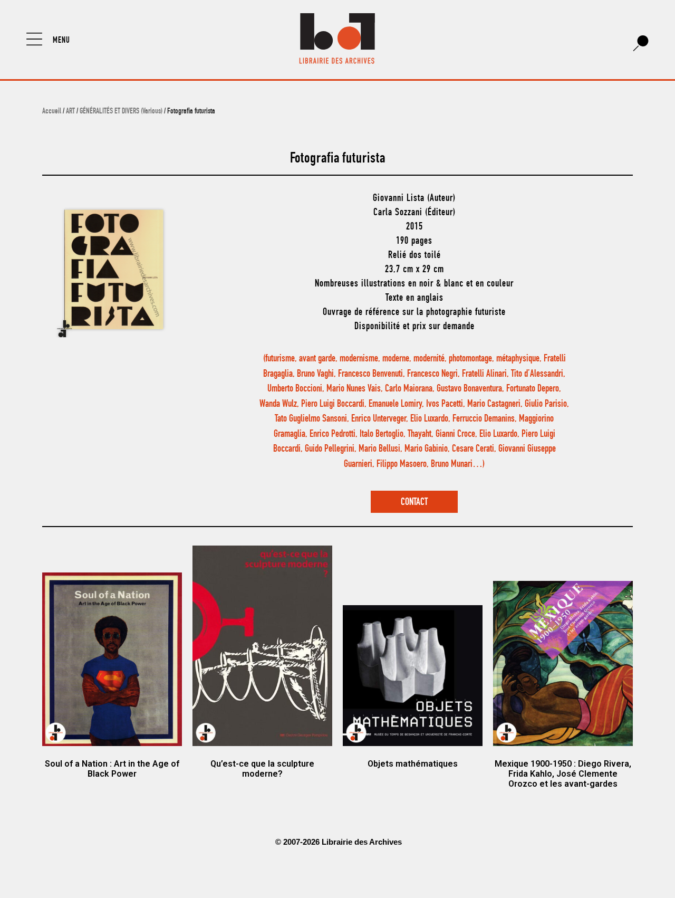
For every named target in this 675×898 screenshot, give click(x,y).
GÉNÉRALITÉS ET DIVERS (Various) (121, 112)
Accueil (51, 112)
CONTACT (414, 503)
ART (70, 112)
